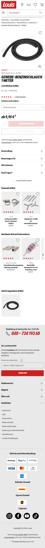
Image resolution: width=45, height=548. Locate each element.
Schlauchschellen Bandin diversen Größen (11, 221)
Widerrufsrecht (8, 422)
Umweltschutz (7, 434)
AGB (4, 414)
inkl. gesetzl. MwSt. (16, 140)
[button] (40, 13)
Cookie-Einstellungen (10, 438)
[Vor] (42, 50)
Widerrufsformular (9, 426)
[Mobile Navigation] (3, 12)
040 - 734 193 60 (25, 333)
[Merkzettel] (35, 5)
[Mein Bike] (29, 5)
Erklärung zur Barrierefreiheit (13, 430)
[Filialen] (22, 5)
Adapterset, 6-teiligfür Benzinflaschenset (31, 221)
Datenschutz (7, 418)
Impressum (6, 410)
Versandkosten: (6, 142)
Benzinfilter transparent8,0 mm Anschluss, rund (31, 267)
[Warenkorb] (42, 5)
